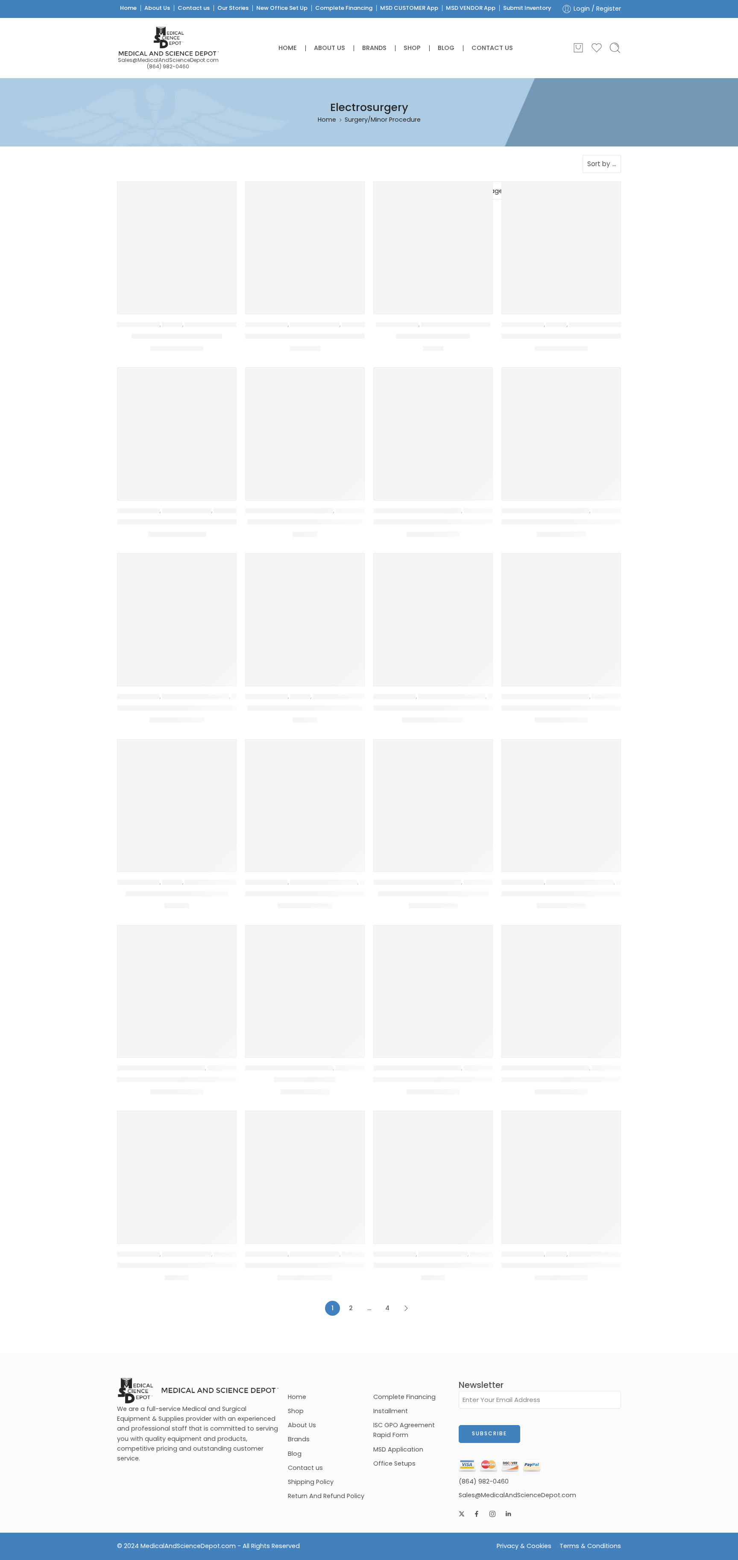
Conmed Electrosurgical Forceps (305, 708)
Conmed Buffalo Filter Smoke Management (193, 522)
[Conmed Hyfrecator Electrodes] (433, 799)
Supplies (172, 324)
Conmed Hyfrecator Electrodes (433, 894)
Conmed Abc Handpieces (177, 336)
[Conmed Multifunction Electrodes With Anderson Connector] (433, 984)
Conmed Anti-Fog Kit (433, 336)
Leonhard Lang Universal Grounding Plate (573, 1265)
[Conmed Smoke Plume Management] (305, 1170)
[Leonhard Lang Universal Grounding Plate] (561, 1170)
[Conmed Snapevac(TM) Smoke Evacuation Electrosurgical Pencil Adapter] (433, 1170)
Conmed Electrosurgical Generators (437, 708)
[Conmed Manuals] (305, 984)
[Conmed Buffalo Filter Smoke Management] (176, 427)
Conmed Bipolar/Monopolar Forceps (565, 336)
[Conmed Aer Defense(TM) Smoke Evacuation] (305, 241)
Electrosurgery (138, 324)
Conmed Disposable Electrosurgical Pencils (449, 522)
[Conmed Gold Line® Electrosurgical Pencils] (561, 612)
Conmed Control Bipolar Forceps (305, 522)
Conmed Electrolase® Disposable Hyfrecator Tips (588, 522)
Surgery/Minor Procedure (219, 324)
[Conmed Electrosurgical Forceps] (305, 612)
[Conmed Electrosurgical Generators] (433, 612)
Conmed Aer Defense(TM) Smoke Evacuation (326, 336)
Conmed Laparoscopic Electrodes (177, 1079)
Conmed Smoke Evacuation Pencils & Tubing (196, 1265)
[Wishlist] (223, 194)
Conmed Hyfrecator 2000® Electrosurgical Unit (327, 894)
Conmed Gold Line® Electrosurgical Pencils (575, 708)
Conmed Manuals (305, 1079)
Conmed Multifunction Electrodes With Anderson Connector (479, 1079)
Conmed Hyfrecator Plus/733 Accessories (575, 894)
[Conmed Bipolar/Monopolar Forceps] (561, 241)
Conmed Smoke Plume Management (310, 1265)
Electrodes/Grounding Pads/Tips (289, 510)
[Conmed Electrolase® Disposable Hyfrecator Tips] (561, 427)
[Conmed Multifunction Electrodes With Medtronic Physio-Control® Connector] (561, 984)
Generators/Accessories (195, 696)
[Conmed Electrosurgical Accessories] (176, 612)
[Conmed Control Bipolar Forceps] (305, 427)
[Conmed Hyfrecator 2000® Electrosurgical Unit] (305, 799)
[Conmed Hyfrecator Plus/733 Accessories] (561, 799)
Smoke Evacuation (315, 324)
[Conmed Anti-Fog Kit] (433, 241)
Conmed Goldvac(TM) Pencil (177, 894)
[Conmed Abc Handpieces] (176, 241)
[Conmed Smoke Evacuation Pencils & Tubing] (176, 1170)
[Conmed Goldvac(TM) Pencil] (176, 799)
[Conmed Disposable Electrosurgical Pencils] (433, 427)
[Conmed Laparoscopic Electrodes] (176, 984)
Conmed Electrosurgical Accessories (182, 708)
